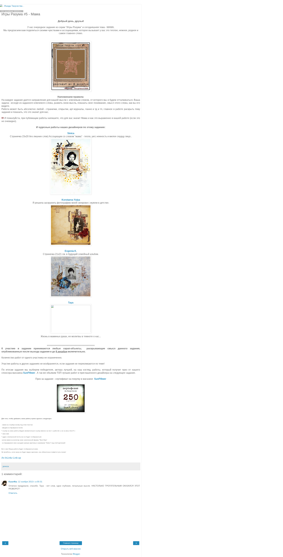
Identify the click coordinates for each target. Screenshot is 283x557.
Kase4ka (13, 481)
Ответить (13, 493)
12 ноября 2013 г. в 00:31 (30, 481)
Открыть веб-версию (71, 549)
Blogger (76, 554)
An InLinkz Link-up (11, 458)
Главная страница (70, 543)
